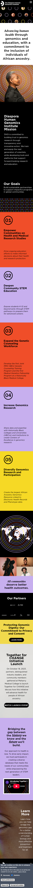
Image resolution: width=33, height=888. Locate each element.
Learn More (22, 871)
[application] (16, 786)
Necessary (6, 875)
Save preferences (8, 880)
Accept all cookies (17, 885)
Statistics (17, 875)
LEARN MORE (16, 640)
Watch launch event (16, 705)
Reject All (5, 885)
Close (31, 864)
